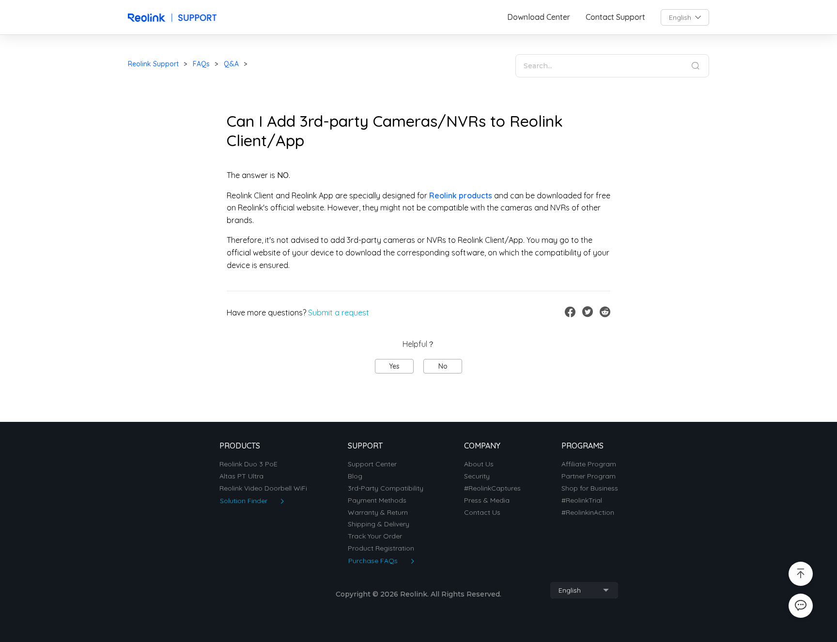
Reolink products (460, 195)
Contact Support (615, 17)
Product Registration (381, 548)
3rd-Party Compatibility (385, 488)
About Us (479, 464)
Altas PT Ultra (241, 476)
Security (477, 476)
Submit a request (338, 312)
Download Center (538, 17)
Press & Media (487, 500)
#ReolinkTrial (581, 500)
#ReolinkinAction (587, 512)
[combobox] (685, 17)
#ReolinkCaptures (492, 488)
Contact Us (482, 512)
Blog (355, 476)
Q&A (231, 64)
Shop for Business (589, 488)
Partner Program (588, 476)
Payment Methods (377, 500)
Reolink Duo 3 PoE (248, 464)
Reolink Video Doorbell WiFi (263, 488)
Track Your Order (375, 536)
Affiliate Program (588, 464)
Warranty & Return (378, 512)
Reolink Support (153, 64)
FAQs (201, 64)
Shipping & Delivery (378, 524)
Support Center (372, 464)
